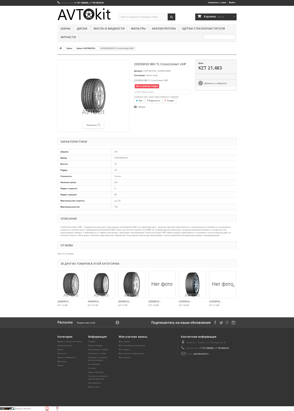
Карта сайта (94, 387)
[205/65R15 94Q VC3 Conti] (162, 284)
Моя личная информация (131, 353)
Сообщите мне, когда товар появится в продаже (156, 97)
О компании (94, 364)
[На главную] (61, 48)
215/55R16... (185, 301)
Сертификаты (95, 383)
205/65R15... (94, 301)
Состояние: (139, 75)
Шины (65, 28)
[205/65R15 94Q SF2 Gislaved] (131, 284)
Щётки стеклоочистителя (203, 28)
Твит (140, 100)
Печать (142, 107)
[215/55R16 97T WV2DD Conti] (222, 284)
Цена (200, 63)
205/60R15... (63, 301)
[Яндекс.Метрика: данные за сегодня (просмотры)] (22, 408)
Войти (232, 2)
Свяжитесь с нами (217, 2)
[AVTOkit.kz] (85, 14)
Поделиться (154, 100)
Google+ (170, 100)
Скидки (91, 341)
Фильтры (138, 28)
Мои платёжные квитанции (132, 345)
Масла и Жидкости (109, 28)
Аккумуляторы (164, 28)
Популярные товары (98, 349)
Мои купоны (125, 357)
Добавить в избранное (215, 83)
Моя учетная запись (133, 336)
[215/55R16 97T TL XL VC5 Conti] (192, 284)
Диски (82, 28)
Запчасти (68, 37)
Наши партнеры (96, 372)
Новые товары (95, 345)
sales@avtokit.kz (201, 354)
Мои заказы (124, 341)
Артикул (138, 71)
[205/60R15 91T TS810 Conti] (71, 284)
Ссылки (92, 368)
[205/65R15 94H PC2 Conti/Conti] (101, 284)
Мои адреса (124, 349)
